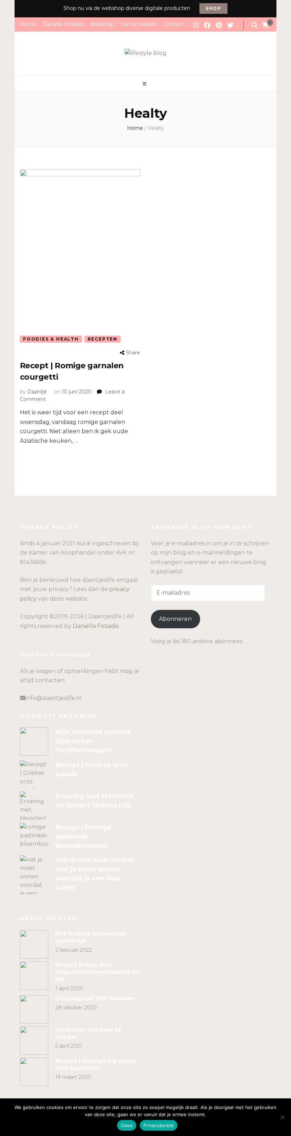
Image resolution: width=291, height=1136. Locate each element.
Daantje (37, 391)
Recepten (102, 339)
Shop (213, 8)
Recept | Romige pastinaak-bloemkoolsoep (83, 836)
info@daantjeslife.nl (54, 698)
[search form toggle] (254, 25)
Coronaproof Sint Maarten (95, 998)
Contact (174, 24)
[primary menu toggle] (145, 84)
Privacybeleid (158, 1125)
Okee (127, 1125)
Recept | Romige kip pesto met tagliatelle (95, 1064)
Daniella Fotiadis (63, 24)
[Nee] (282, 1117)
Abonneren (175, 619)
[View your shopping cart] (265, 25)
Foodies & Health (51, 339)
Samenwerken (139, 24)
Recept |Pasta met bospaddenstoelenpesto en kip (97, 971)
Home (28, 24)
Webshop (102, 24)
